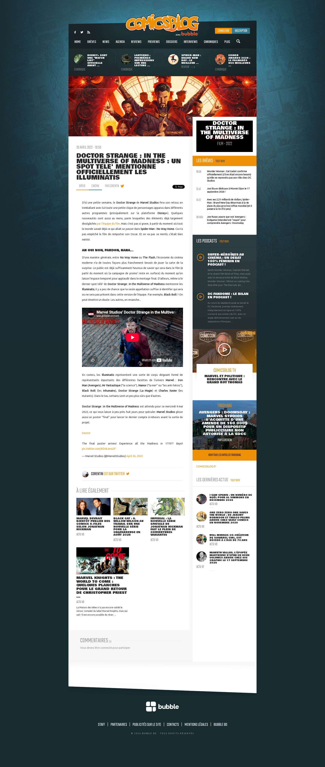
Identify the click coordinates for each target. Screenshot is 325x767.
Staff (101, 724)
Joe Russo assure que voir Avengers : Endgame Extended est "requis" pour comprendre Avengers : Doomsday (221, 219)
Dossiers (171, 42)
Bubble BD (220, 724)
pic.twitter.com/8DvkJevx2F (99, 448)
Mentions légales (196, 724)
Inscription (241, 30)
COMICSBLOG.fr (206, 466)
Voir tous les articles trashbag (224, 455)
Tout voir (220, 161)
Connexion (223, 30)
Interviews (190, 42)
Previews (154, 42)
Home (77, 42)
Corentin (97, 474)
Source (86, 432)
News (106, 42)
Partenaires (119, 724)
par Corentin (112, 186)
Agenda (120, 42)
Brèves (91, 42)
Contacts (173, 724)
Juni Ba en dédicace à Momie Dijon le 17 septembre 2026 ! (223, 190)
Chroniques (211, 42)
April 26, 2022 (134, 456)
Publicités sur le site (147, 724)
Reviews (136, 42)
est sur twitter (114, 474)
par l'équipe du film (108, 223)
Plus (227, 42)
